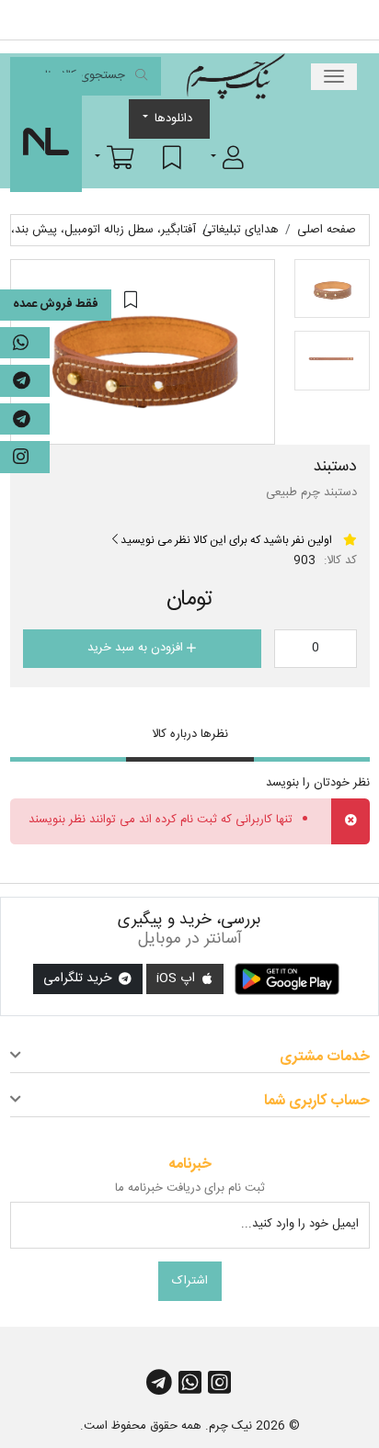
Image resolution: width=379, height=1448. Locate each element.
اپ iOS (177, 978)
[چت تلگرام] (25, 381)
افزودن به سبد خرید (137, 648)
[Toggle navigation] (334, 76)
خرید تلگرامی (79, 978)
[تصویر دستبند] (142, 352)
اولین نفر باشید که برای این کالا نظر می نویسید (225, 540)
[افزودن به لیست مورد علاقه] (130, 300)
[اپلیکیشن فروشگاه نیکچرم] (287, 979)
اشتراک (190, 1281)
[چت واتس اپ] (25, 343)
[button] (227, 157)
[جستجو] (141, 76)
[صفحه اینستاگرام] (25, 457)
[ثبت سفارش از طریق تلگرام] (25, 419)
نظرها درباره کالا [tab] (190, 734)
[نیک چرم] (235, 76)
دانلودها (173, 118)
